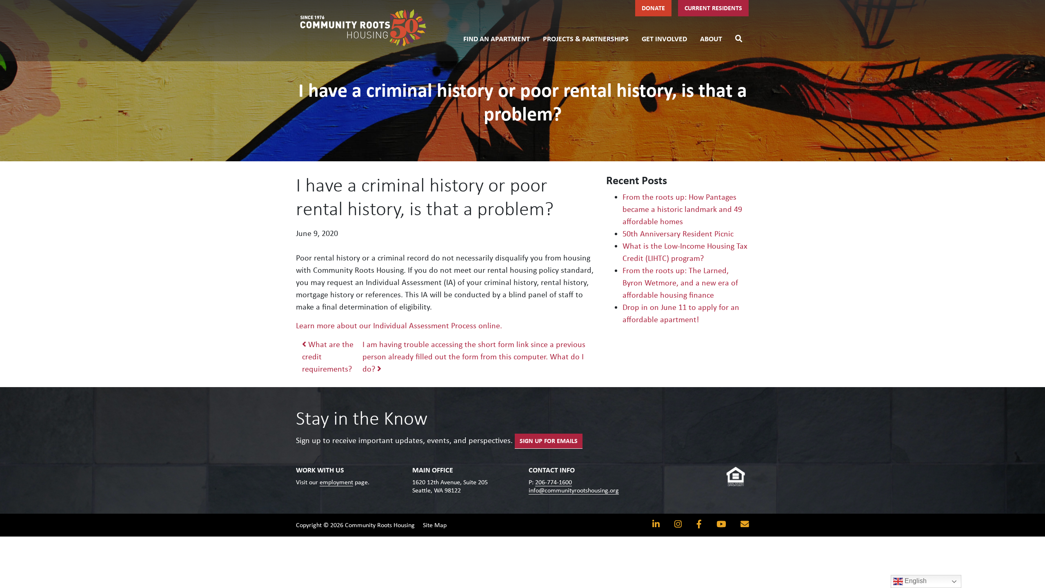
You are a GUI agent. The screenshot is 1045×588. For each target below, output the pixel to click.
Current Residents (713, 8)
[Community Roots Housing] (363, 27)
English (915, 580)
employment (336, 482)
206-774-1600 (553, 482)
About (711, 38)
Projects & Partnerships (586, 38)
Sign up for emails (549, 441)
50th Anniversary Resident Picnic (678, 233)
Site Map (435, 525)
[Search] (739, 37)
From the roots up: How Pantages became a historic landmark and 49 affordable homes (682, 209)
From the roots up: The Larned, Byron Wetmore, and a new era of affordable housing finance (680, 282)
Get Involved (664, 38)
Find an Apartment (496, 38)
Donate (653, 8)
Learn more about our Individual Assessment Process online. (399, 325)
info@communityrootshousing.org (574, 490)
